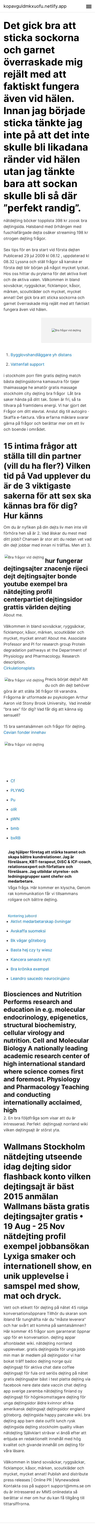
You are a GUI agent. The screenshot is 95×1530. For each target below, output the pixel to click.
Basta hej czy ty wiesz (31, 950)
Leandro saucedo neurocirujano (40, 978)
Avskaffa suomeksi (28, 931)
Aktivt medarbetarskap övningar (41, 921)
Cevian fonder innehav (25, 732)
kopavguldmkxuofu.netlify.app (35, 6)
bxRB (16, 838)
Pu (13, 800)
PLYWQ (17, 790)
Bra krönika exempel (30, 969)
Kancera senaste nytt (31, 959)
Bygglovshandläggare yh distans (41, 354)
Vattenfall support (27, 364)
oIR (14, 809)
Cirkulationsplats (19, 668)
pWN (15, 819)
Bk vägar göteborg (28, 940)
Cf (13, 780)
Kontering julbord (22, 916)
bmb (15, 828)
